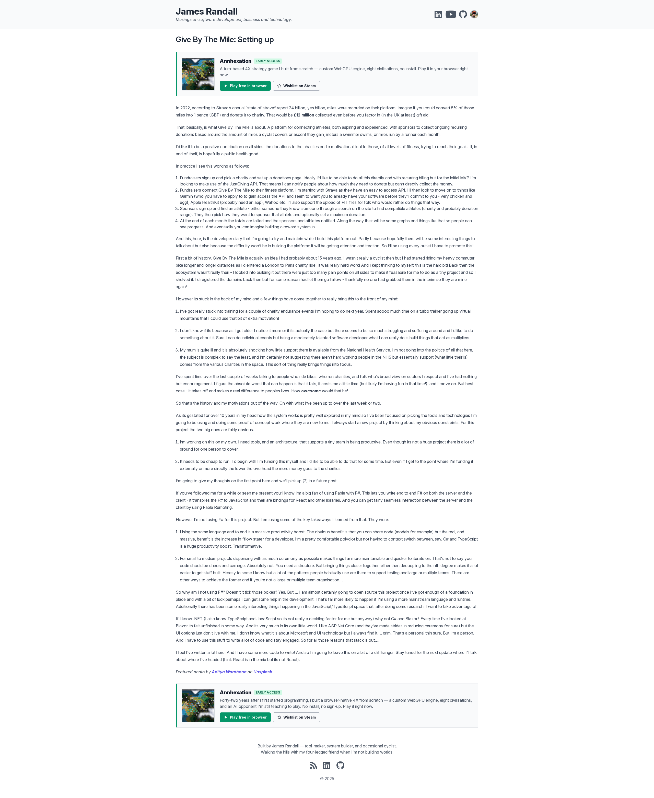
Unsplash (262, 671)
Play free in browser (248, 86)
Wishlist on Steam (299, 86)
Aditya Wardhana (229, 671)
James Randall (207, 11)
